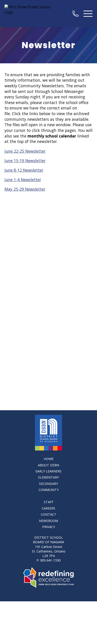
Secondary (48, 483)
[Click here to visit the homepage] (48, 432)
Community (49, 490)
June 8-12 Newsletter (24, 170)
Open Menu (87, 13)
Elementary (48, 477)
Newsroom (48, 521)
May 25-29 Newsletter (25, 189)
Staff (48, 502)
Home (48, 459)
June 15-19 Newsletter (25, 160)
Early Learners (48, 471)
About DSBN (48, 465)
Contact (48, 514)
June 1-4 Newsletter (23, 179)
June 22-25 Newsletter (25, 151)
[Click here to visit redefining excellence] (48, 577)
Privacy (48, 527)
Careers (48, 508)
